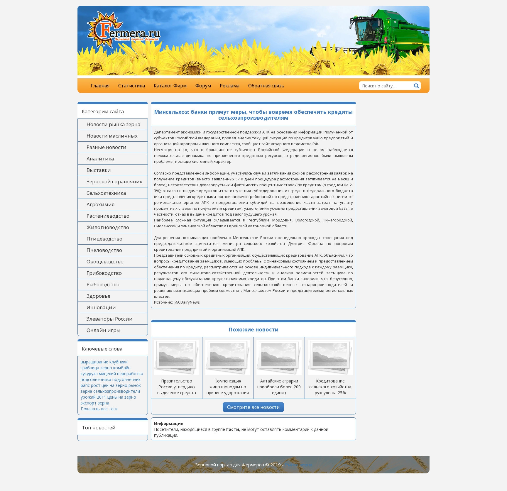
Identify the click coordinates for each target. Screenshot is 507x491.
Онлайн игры (104, 330)
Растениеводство (108, 215)
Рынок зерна (298, 465)
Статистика (131, 85)
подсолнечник (126, 379)
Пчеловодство (104, 250)
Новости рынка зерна (114, 124)
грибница (90, 367)
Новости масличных (112, 135)
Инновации (101, 307)
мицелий (107, 373)
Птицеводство (104, 238)
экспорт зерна (95, 403)
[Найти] (416, 86)
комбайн (122, 367)
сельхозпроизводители (116, 391)
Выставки (99, 170)
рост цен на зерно (109, 385)
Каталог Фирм (170, 85)
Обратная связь (266, 85)
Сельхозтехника (106, 192)
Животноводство (108, 227)
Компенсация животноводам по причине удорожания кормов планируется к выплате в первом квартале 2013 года (227, 395)
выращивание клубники (104, 362)
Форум (203, 85)
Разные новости (106, 147)
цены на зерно (121, 397)
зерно (106, 367)
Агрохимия (101, 204)
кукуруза (89, 373)
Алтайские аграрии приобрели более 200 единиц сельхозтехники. (279, 389)
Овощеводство (105, 261)
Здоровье (98, 295)
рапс (85, 385)
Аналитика (100, 158)
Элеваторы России (110, 318)
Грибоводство (104, 273)
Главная (100, 85)
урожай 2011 (93, 397)
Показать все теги (99, 409)
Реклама (229, 85)
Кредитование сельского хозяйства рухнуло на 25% (330, 386)
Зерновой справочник (114, 181)
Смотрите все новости (253, 407)
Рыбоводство (103, 284)
